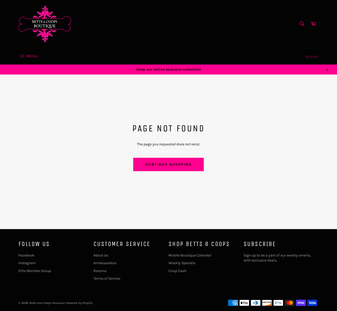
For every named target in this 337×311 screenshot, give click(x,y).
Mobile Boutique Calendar (189, 255)
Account (312, 56)
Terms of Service (106, 278)
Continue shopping (168, 164)
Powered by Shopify (79, 303)
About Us (100, 255)
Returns (99, 271)
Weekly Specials (181, 263)
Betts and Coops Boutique (47, 303)
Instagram (27, 263)
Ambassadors (104, 263)
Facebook (26, 255)
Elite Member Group (34, 271)
